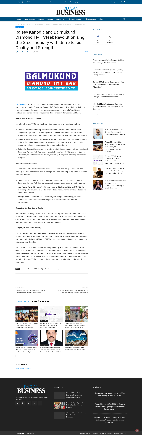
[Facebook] (111, 2)
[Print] (51, 56)
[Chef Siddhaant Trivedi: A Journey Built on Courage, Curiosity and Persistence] (98, 172)
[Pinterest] (27, 56)
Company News (61, 19)
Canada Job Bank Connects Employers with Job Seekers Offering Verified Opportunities (72, 291)
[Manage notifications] (137, 430)
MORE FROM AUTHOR (41, 301)
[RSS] (118, 2)
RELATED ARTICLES (22, 301)
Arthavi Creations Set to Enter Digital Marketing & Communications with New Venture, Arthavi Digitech (26, 350)
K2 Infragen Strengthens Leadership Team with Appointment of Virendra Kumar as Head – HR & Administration (51, 350)
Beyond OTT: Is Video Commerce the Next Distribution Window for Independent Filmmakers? (50, 325)
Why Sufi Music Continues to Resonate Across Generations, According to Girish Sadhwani (108, 106)
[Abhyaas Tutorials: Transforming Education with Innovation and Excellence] (59, 415)
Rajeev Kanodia (21, 104)
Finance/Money (91, 19)
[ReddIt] (41, 56)
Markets (41, 19)
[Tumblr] (56, 56)
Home (19, 19)
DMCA (55, 2)
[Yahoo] (125, 2)
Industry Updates (75, 19)
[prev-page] (16, 356)
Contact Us (49, 2)
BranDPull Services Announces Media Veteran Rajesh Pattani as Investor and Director (30, 291)
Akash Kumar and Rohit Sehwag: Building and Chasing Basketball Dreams (115, 132)
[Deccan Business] (71, 10)
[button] (124, 19)
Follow (109, 35)
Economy (50, 19)
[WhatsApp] (32, 56)
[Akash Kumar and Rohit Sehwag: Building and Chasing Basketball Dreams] (98, 133)
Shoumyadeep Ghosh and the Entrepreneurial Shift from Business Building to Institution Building (75, 325)
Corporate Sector (29, 19)
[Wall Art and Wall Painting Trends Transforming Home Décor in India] (76, 338)
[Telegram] (61, 56)
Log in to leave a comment (23, 368)
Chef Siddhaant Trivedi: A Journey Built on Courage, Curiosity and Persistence (114, 170)
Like (98, 35)
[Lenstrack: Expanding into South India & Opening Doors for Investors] (59, 405)
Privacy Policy (63, 2)
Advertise (42, 2)
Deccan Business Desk (23, 52)
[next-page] (20, 356)
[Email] (46, 56)
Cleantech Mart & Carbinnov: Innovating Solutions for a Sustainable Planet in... (75, 395)
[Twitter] (121, 2)
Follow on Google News (75, 2)
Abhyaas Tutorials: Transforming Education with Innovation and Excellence (76, 415)
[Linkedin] (114, 2)
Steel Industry (55, 269)
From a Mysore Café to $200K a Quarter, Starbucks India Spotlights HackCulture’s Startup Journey (26, 325)
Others (101, 19)
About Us (35, 2)
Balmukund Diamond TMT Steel (30, 269)
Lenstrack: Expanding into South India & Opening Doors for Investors (76, 405)
